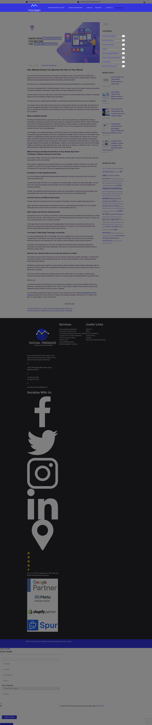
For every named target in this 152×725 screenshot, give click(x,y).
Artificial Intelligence (109, 36)
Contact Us (109, 7)
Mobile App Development (110, 53)
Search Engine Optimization (111, 58)
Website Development (109, 66)
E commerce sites (108, 45)
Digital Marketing (107, 40)
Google (104, 49)
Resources (98, 7)
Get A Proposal (118, 7)
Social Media (106, 62)
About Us (90, 7)
